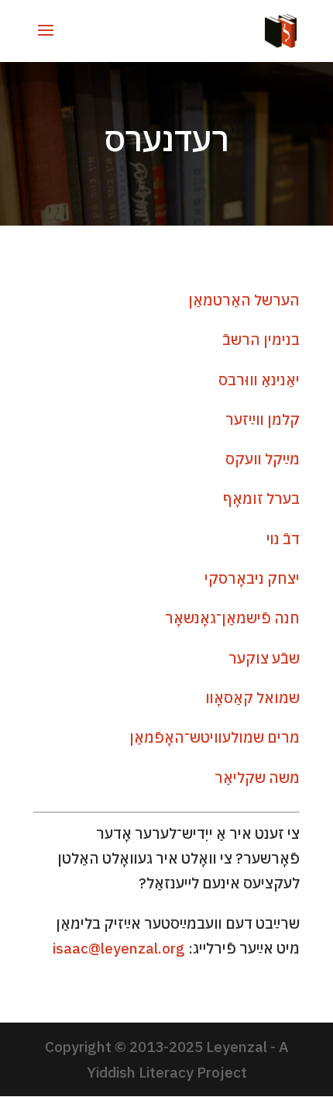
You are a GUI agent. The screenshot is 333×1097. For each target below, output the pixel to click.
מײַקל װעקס (262, 459)
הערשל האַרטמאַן (244, 300)
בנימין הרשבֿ (261, 339)
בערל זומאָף (261, 498)
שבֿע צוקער (264, 658)
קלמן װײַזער (262, 419)
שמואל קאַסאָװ (252, 697)
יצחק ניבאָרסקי (252, 578)
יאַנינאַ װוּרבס (259, 380)
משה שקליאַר (257, 777)
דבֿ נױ (283, 539)
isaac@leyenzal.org (119, 948)
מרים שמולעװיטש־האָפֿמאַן (214, 737)
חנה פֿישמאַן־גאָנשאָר (232, 618)
